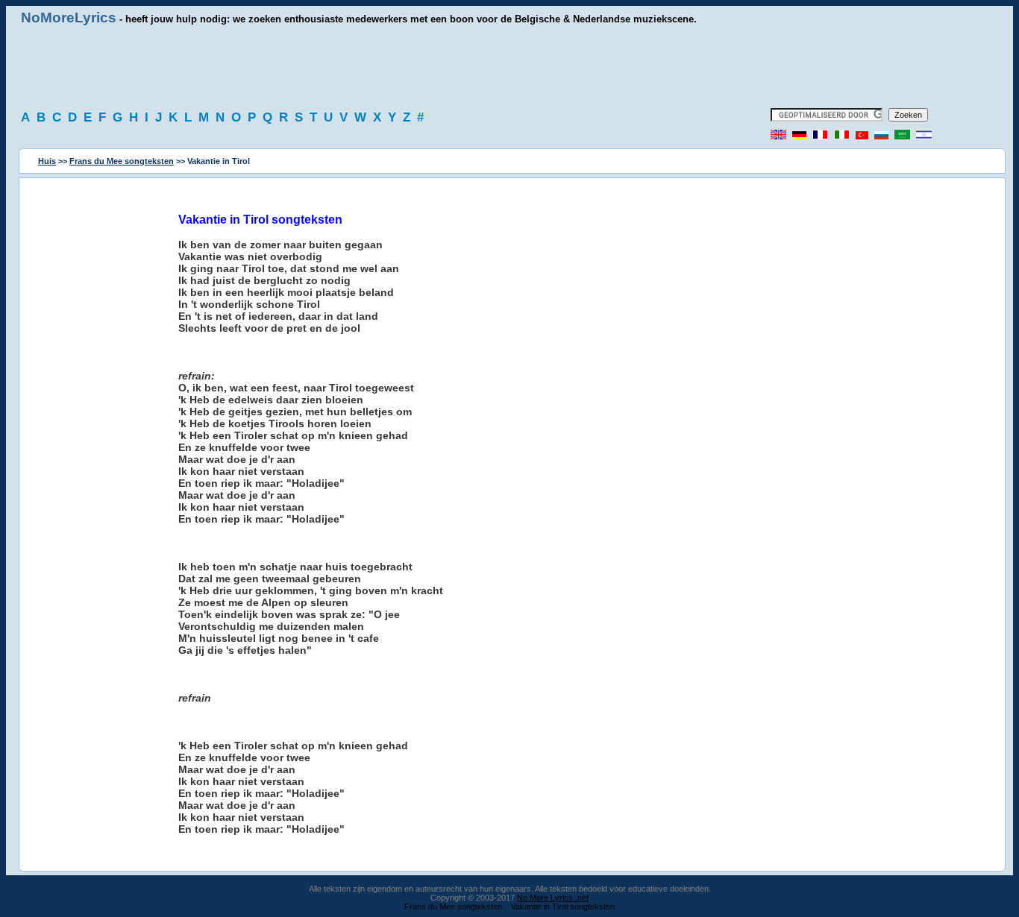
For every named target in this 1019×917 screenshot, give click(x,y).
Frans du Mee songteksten (121, 161)
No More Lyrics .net (553, 897)
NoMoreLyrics (68, 17)
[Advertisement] (509, 67)
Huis (47, 161)
